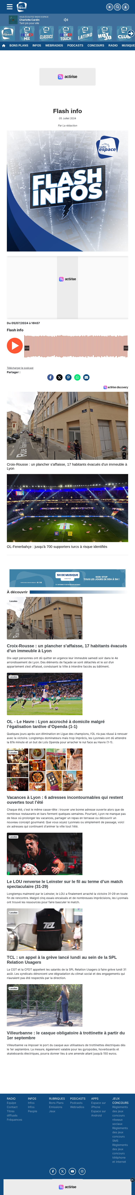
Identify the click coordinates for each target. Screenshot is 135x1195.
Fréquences (14, 1119)
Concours (96, 45)
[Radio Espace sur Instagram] (82, 1171)
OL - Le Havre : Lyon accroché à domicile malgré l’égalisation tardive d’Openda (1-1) (56, 724)
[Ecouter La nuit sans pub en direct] (67, 578)
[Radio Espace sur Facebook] (53, 1171)
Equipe (11, 1103)
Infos (37, 45)
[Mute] (66, 19)
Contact (12, 1107)
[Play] (4, 31)
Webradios (54, 45)
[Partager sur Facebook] (50, 379)
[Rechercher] (117, 7)
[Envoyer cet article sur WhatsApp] (76, 379)
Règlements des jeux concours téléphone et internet (120, 1153)
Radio (113, 45)
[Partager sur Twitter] (58, 379)
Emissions (55, 1107)
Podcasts (75, 45)
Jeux (52, 1111)
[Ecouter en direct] (109, 7)
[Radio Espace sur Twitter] (62, 1171)
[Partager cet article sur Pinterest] (67, 379)
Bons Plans (18, 45)
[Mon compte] (125, 7)
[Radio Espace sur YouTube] (72, 1171)
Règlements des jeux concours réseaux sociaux (120, 1115)
